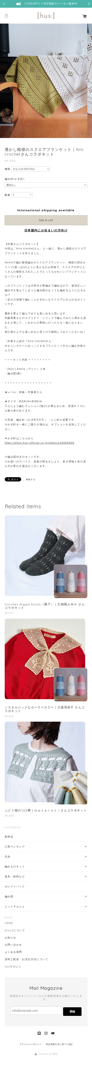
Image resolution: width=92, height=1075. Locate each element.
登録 (72, 1011)
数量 (7, 194)
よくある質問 (13, 952)
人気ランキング (15, 846)
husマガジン (13, 966)
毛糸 (7, 856)
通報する (31, 479)
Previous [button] (4, 80)
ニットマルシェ (15, 906)
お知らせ (10, 937)
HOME (9, 923)
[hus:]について (15, 930)
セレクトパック (15, 886)
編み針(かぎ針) (15, 178)
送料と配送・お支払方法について (26, 959)
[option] (46, 80)
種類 (7, 169)
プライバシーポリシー (30, 1044)
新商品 (9, 836)
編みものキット (15, 866)
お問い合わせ (13, 944)
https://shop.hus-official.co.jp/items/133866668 (39, 442)
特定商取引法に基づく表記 (59, 1044)
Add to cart (46, 220)
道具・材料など (15, 876)
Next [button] (87, 80)
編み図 (9, 896)
